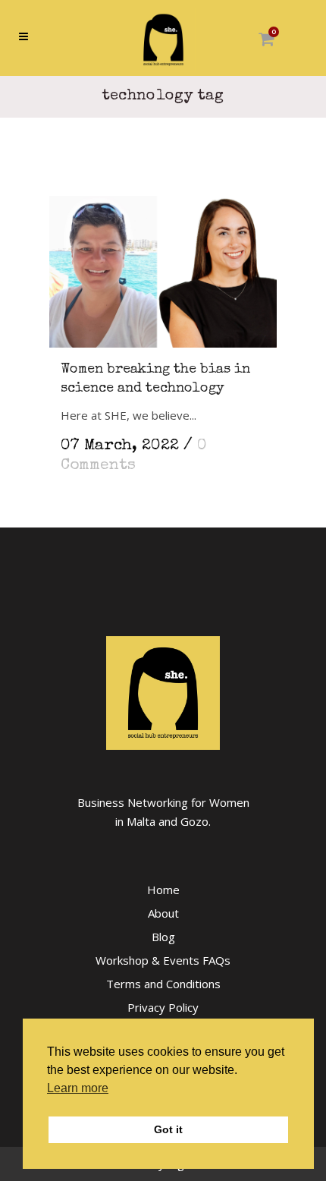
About (163, 913)
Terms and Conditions (163, 983)
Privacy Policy (163, 1007)
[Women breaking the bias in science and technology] (163, 266)
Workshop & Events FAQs (163, 960)
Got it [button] (168, 1129)
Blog (163, 936)
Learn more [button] (77, 1088)
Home (163, 889)
